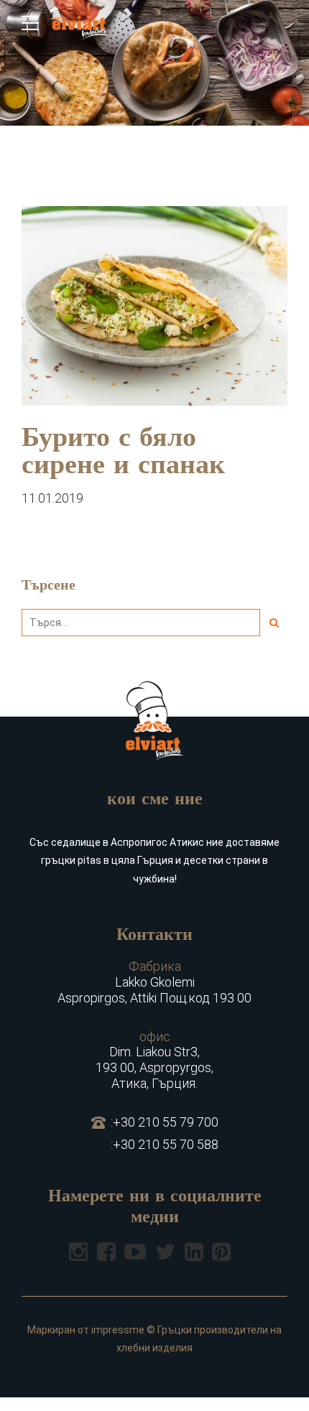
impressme (117, 1330)
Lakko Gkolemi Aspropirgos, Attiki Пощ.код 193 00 (154, 982)
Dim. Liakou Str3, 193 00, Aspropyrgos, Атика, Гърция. (154, 1060)
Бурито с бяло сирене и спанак (123, 453)
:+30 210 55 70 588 (164, 1144)
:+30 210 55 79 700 (164, 1122)
